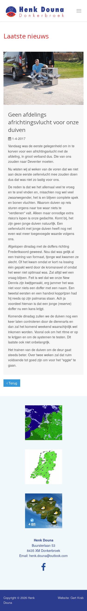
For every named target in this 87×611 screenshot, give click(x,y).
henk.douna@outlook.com (48, 555)
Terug (12, 383)
